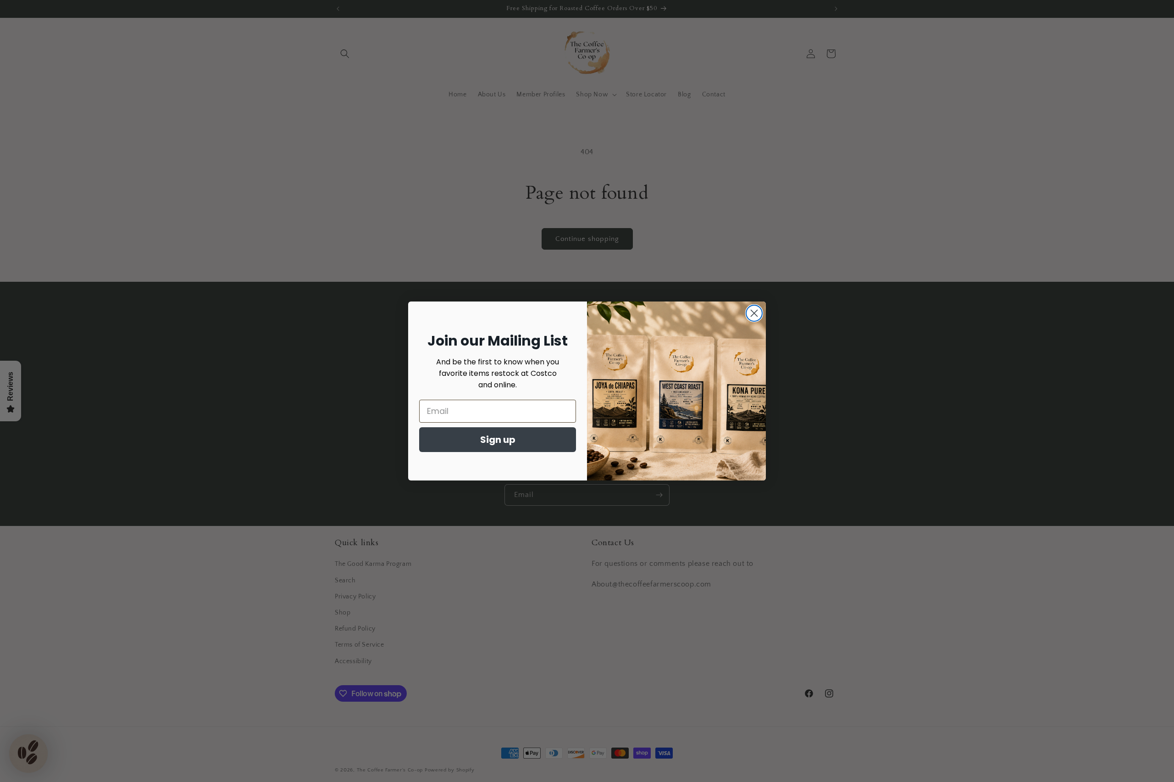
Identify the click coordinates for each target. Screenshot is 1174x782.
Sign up (497, 439)
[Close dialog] (754, 313)
